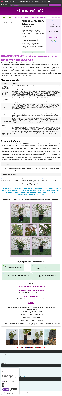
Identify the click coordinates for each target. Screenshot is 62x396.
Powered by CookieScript (10, 393)
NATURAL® (25, 372)
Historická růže (3, 355)
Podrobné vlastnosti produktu (10, 174)
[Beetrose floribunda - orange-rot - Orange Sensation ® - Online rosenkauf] (28, 347)
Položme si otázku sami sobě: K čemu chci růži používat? (31, 290)
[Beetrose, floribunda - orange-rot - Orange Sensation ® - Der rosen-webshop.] (40, 347)
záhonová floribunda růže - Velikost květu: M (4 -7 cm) (33, 190)
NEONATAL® (25, 376)
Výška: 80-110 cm (17, 188)
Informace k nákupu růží (31, 296)
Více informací (10, 378)
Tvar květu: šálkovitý (27, 188)
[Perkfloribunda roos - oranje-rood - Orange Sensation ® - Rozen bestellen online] (38, 347)
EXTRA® (25, 370)
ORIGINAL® (22, 369)
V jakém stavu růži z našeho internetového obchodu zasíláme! (31, 286)
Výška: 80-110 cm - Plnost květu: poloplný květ (25, 192)
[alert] (10, 381)
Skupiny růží (3, 17)
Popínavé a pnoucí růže (5, 359)
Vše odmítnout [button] (14, 389)
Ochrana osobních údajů (19, 393)
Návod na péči (31, 302)
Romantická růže (3, 354)
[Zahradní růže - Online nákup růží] (55, 5)
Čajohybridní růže (4, 356)
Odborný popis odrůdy (8, 164)
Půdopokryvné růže (4, 362)
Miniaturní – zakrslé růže (5, 361)
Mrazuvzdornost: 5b (39, 188)
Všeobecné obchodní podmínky (31, 393)
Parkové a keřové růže (4, 358)
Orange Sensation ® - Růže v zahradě (46, 192)
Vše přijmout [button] (6, 389)
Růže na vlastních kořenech (23, 1)
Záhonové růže (10, 17)
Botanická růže (3, 363)
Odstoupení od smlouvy (43, 393)
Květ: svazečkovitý (6, 188)
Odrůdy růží (15, 1)
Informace (37, 1)
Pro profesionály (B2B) (46, 1)
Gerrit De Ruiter (40, 194)
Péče (32, 1)
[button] (10, 392)
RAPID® (24, 374)
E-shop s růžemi (8, 1)
